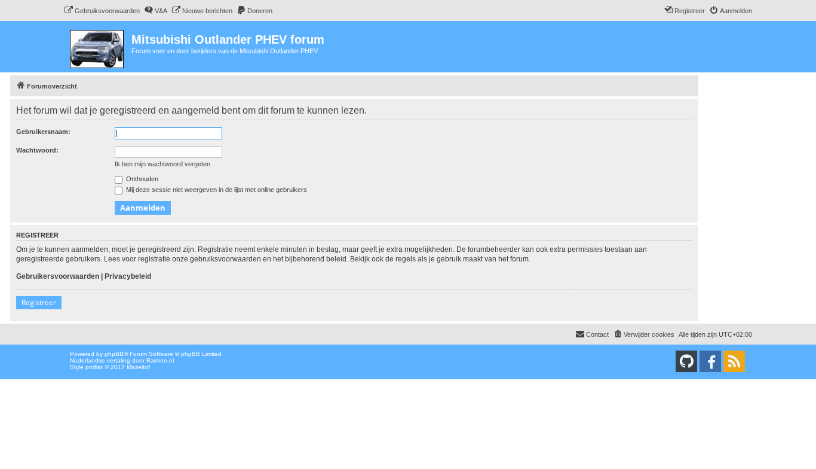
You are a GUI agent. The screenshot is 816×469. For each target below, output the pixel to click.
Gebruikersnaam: (43, 131)
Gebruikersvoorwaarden (57, 276)
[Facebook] (710, 361)
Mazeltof (138, 367)
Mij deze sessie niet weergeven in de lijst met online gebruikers (215, 189)
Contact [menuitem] (597, 334)
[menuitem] (102, 11)
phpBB (114, 354)
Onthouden (141, 178)
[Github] (686, 361)
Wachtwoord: (37, 150)
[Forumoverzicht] (97, 46)
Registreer (39, 302)
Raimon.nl (160, 360)
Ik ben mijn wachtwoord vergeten (162, 164)
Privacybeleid (128, 276)
